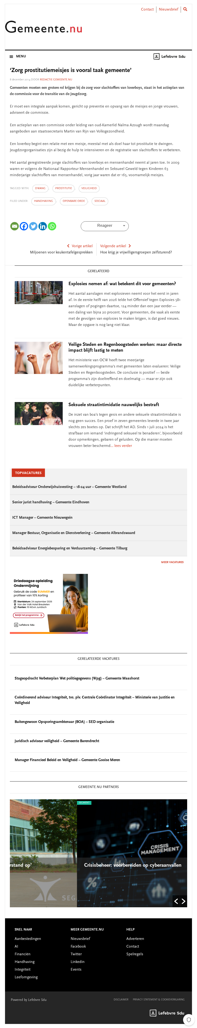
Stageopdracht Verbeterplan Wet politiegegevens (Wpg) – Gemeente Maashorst (77, 678)
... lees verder (121, 446)
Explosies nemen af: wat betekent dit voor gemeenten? (122, 284)
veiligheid (89, 188)
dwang (40, 188)
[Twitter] (33, 226)
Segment (19, 803)
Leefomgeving (26, 977)
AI (16, 947)
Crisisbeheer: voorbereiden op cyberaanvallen (68, 865)
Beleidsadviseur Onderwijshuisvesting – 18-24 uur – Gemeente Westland (69, 487)
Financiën (23, 954)
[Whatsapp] (52, 226)
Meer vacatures (172, 562)
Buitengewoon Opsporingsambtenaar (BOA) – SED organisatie (64, 722)
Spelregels (134, 954)
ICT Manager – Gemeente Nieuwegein (42, 518)
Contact (147, 10)
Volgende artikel (113, 246)
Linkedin (78, 962)
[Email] (14, 226)
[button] (176, 901)
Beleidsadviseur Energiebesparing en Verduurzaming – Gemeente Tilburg (69, 548)
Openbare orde (74, 201)
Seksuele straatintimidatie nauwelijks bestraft (113, 405)
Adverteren (135, 939)
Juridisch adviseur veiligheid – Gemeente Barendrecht (57, 741)
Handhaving (43, 201)
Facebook (78, 947)
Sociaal (99, 201)
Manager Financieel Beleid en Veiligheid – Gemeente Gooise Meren (67, 760)
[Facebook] (24, 226)
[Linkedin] (42, 226)
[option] (101, 853)
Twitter (76, 954)
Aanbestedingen (28, 939)
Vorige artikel (82, 246)
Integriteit (23, 970)
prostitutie (63, 188)
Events (76, 970)
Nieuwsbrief (168, 10)
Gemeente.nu (43, 30)
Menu (21, 56)
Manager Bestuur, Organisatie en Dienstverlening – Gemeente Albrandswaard (73, 533)
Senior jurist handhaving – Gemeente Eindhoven (50, 502)
